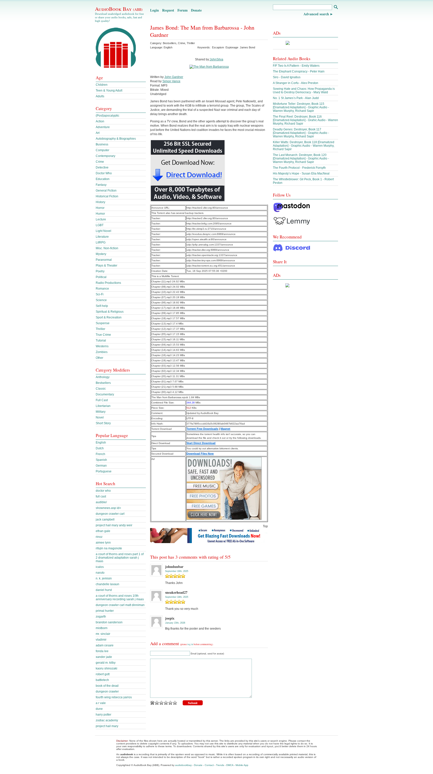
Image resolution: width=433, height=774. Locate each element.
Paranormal (104, 260)
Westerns (102, 346)
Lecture (101, 219)
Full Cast (102, 400)
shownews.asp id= (108, 508)
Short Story (103, 423)
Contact (209, 765)
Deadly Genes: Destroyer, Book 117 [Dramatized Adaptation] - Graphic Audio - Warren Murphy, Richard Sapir (301, 133)
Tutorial (101, 340)
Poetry (100, 271)
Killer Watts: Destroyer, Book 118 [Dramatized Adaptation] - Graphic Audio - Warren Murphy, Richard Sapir (303, 145)
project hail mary (107, 726)
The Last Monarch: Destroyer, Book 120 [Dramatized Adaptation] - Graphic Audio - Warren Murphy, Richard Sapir (301, 158)
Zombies (101, 352)
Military (100, 411)
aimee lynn (103, 542)
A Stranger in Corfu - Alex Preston (295, 83)
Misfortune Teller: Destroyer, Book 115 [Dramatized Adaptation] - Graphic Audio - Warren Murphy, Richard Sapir (301, 107)
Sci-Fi (99, 294)
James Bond (247, 47)
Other (99, 358)
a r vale (101, 703)
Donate (196, 10)
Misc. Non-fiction (107, 248)
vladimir (101, 639)
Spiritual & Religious (110, 311)
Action (100, 121)
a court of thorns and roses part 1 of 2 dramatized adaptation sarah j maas (120, 557)
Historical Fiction (107, 196)
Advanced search (316, 14)
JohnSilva (216, 59)
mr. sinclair (103, 634)
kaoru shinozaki (106, 668)
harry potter (103, 714)
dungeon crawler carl (110, 513)
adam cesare (105, 645)
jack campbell (105, 519)
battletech (102, 680)
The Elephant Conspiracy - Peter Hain (298, 71)
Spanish (101, 460)
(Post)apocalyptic (107, 115)
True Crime (103, 334)
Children (101, 85)
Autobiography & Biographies (116, 138)
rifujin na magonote (109, 548)
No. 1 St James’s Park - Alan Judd (296, 98)
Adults (100, 96)
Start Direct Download (200, 443)
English (101, 442)
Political (101, 277)
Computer (102, 150)
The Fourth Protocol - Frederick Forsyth (299, 167)
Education (103, 179)
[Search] (335, 8)
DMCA (229, 765)
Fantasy (101, 185)
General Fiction (106, 190)
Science (101, 300)
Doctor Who (104, 173)
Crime (181, 43)
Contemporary (105, 156)
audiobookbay (183, 765)
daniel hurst (104, 590)
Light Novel (103, 231)
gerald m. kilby (106, 662)
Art (97, 133)
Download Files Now (200, 453)
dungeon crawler (107, 691)
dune (99, 709)
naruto (100, 572)
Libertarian (103, 406)
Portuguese (104, 471)
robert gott (103, 674)
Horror (100, 208)
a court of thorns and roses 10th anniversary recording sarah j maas (120, 597)
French (100, 454)
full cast (101, 496)
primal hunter (105, 611)
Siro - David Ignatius (286, 77)
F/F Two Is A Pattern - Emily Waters (296, 65)
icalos (100, 567)
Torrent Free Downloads (202, 428)
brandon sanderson (109, 622)
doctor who (103, 490)
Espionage (232, 47)
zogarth (101, 616)
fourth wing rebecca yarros (114, 697)
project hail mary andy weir (114, 525)
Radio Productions (108, 283)
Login (154, 10)
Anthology (103, 377)
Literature (102, 236)
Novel (100, 417)
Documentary (105, 394)
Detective (102, 167)
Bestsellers (169, 43)
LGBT (99, 225)
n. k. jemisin (104, 578)
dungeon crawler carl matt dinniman (120, 605)
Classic (101, 388)
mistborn (101, 628)
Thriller (191, 43)
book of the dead (107, 685)
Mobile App (242, 765)
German (101, 465)
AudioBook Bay (119, 8)
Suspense (103, 323)
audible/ (101, 502)
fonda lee (102, 651)
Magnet (225, 428)
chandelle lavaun (107, 584)
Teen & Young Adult (109, 90)
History (100, 202)
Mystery (101, 254)
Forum (182, 10)
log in (190, 644)
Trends (220, 765)
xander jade (104, 657)
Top (265, 526)
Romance (102, 288)
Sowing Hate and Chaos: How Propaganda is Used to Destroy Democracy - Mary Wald (304, 90)
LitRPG (100, 242)
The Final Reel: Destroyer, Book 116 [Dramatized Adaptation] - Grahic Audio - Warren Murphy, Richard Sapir (305, 120)
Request (168, 10)
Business (102, 144)
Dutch (100, 448)
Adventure (103, 127)
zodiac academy (107, 720)
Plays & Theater (106, 265)
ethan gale (103, 531)
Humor (100, 213)
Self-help (102, 306)
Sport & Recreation (109, 317)
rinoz (99, 537)
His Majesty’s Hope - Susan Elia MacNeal (301, 173)
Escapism (218, 47)
